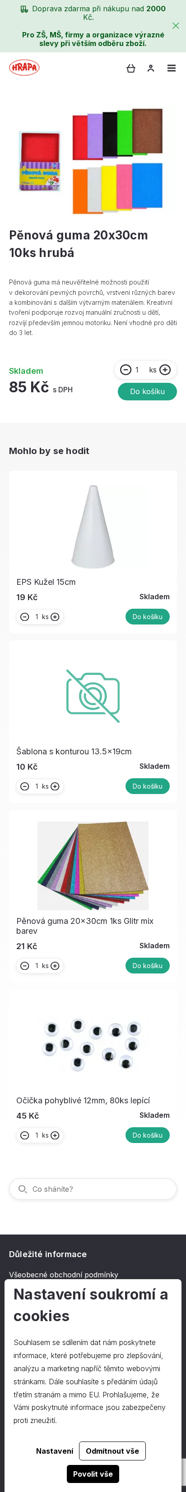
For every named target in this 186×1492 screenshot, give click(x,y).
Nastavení (54, 1450)
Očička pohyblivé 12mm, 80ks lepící (83, 1100)
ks (153, 369)
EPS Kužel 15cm (46, 582)
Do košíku (147, 391)
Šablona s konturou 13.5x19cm (74, 751)
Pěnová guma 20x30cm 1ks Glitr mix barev (84, 926)
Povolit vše (93, 1473)
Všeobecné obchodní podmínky (63, 1274)
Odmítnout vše (112, 1450)
